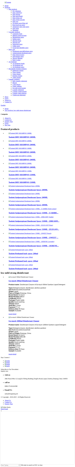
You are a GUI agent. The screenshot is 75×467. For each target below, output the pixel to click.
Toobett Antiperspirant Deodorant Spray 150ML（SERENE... (34, 246)
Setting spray (16, 39)
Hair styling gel (17, 18)
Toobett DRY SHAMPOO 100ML (22, 137)
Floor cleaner (16, 72)
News (6, 97)
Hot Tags (7, 125)
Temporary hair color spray (20, 27)
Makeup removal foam (19, 35)
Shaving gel (16, 42)
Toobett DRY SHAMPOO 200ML (22, 145)
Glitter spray (16, 46)
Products (7, 7)
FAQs (6, 98)
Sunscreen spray (17, 44)
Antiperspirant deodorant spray (22, 53)
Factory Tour (9, 121)
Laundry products (14, 79)
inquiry (11, 314)
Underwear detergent (18, 95)
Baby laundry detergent (19, 81)
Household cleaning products (18, 69)
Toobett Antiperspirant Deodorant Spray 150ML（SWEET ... (33, 238)
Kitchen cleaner (17, 76)
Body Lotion (16, 60)
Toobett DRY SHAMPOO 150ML (22, 175)
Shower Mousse (17, 58)
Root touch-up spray (18, 25)
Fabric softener (17, 86)
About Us (8, 100)
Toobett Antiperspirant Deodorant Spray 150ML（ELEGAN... (34, 229)
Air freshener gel (17, 65)
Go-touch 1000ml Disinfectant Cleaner (24, 321)
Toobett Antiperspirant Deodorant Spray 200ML (28, 190)
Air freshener (13, 62)
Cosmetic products (14, 32)
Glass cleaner (16, 74)
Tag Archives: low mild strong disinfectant (18, 110)
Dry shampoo (16, 11)
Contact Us (8, 102)
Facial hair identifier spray (20, 48)
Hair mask (15, 28)
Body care (12, 49)
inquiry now (4, 371)
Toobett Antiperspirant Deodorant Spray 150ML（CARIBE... (33, 213)
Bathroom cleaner (17, 70)
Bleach (14, 83)
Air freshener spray (18, 67)
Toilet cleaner (16, 77)
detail (14, 314)
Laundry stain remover (19, 93)
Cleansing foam (17, 34)
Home (6, 6)
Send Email (4, 409)
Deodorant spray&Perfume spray (22, 51)
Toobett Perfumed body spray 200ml (23, 254)
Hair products (13, 9)
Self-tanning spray (18, 56)
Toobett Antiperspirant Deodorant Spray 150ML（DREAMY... (34, 221)
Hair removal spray (18, 55)
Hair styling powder (18, 20)
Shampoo (15, 30)
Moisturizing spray (18, 37)
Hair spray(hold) (17, 16)
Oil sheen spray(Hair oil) (20, 23)
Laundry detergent (18, 90)
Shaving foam (16, 41)
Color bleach (16, 84)
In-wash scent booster (19, 88)
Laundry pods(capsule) (19, 91)
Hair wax (15, 21)
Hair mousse (16, 14)
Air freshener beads (18, 63)
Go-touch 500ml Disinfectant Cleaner (23, 281)
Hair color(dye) (17, 13)
